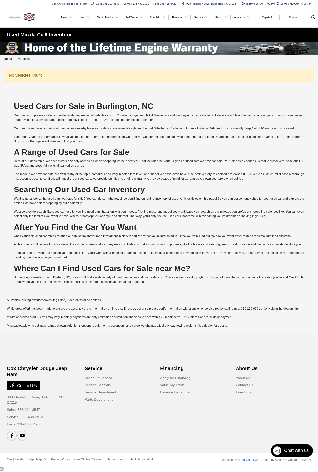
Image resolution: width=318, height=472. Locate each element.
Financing (172, 368)
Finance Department (176, 392)
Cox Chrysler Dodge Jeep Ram (28, 459)
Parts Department (99, 399)
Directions (243, 392)
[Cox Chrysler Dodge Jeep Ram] (29, 17)
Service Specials (98, 385)
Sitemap (97, 459)
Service (93, 368)
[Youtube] (22, 436)
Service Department (100, 392)
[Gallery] (159, 48)
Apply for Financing (175, 378)
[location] (183, 3)
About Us (247, 368)
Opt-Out (147, 459)
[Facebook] (12, 436)
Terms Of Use (81, 459)
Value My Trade (172, 385)
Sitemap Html (114, 459)
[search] (313, 17)
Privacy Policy (60, 459)
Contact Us (26, 386)
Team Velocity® (248, 460)
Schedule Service (98, 378)
